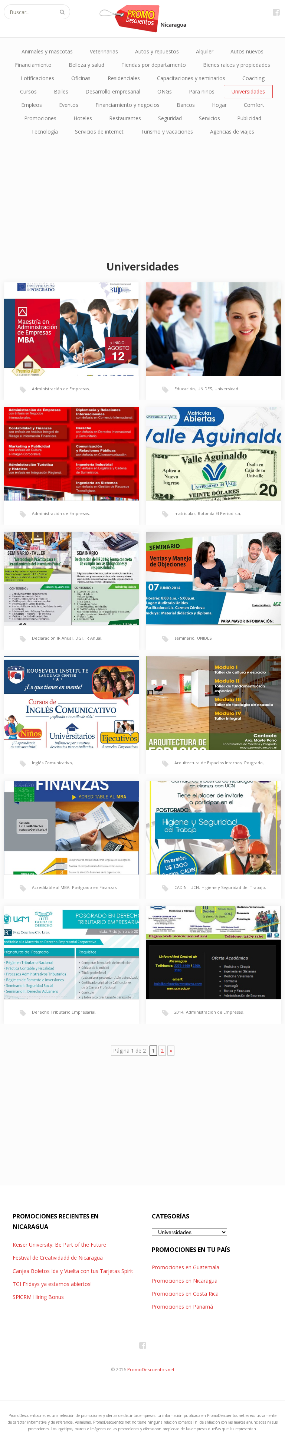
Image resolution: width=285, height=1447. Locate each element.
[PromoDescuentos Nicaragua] (142, 18)
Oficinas (81, 78)
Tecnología (44, 131)
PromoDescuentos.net (150, 1369)
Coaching (253, 78)
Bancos (186, 104)
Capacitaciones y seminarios (191, 78)
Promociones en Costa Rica (185, 1293)
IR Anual (93, 638)
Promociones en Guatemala (185, 1267)
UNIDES (204, 388)
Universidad (226, 388)
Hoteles (82, 118)
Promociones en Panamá (182, 1306)
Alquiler (204, 51)
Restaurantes (125, 118)
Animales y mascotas (47, 51)
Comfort (254, 104)
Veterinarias (104, 51)
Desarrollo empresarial (112, 91)
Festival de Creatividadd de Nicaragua (58, 1257)
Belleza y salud (86, 64)
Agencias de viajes (232, 131)
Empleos (31, 104)
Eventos (68, 104)
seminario (184, 638)
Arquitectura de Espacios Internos (208, 762)
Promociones (40, 118)
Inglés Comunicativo (52, 762)
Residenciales (124, 78)
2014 (178, 1012)
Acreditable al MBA (50, 887)
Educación (184, 388)
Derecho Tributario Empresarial (63, 1012)
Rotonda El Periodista (219, 513)
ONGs (164, 91)
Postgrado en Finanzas (94, 887)
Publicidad (249, 118)
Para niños (201, 91)
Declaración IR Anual (52, 638)
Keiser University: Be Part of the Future (59, 1244)
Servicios (209, 118)
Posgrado (253, 762)
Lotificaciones (37, 78)
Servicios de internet (99, 131)
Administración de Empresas (60, 388)
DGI (79, 638)
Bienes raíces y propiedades (236, 64)
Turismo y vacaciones (167, 131)
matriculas (184, 513)
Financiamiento (33, 64)
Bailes (61, 91)
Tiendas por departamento (153, 64)
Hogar (219, 104)
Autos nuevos (246, 51)
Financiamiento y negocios (127, 104)
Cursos (28, 91)
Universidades (248, 91)
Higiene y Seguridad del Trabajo (233, 887)
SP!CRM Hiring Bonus (38, 1296)
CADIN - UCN (186, 887)
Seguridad (170, 118)
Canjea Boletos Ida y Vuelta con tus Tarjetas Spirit (73, 1270)
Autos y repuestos (157, 51)
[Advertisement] (142, 198)
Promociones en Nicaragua (184, 1280)
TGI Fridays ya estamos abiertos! (52, 1283)
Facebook (276, 12)
